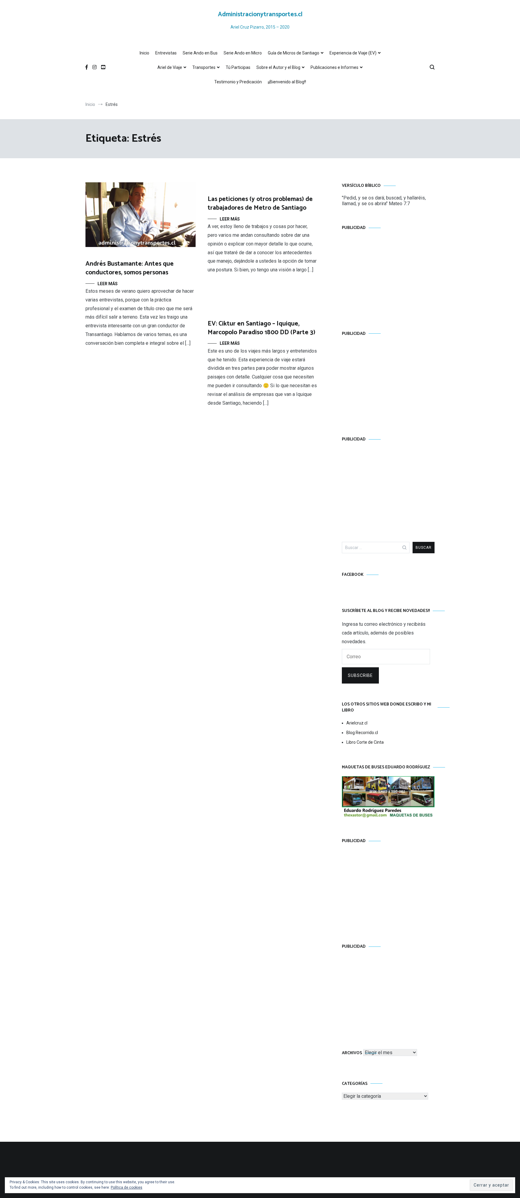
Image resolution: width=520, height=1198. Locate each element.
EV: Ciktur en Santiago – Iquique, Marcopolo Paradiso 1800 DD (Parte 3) (261, 328)
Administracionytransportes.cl (260, 14)
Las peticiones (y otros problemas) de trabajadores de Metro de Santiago (260, 203)
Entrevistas (166, 53)
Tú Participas (238, 67)
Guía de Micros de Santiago (293, 53)
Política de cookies (126, 1187)
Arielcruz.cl (356, 723)
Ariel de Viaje (169, 67)
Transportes (203, 67)
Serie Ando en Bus (200, 53)
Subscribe (360, 675)
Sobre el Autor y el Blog (278, 67)
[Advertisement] (388, 274)
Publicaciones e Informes (334, 67)
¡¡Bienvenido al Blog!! (287, 81)
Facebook (353, 574)
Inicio (144, 53)
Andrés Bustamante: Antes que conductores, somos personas (129, 268)
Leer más (108, 283)
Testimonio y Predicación (238, 81)
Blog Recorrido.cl (362, 732)
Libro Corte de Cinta (365, 742)
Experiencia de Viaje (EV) (353, 53)
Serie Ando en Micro (243, 53)
